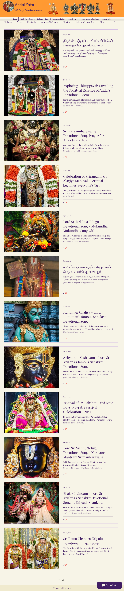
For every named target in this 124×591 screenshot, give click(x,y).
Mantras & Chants (49, 22)
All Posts (8, 22)
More (102, 22)
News (19, 22)
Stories (66, 22)
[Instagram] (62, 580)
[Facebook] (59, 580)
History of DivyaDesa (85, 22)
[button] (115, 22)
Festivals (31, 22)
